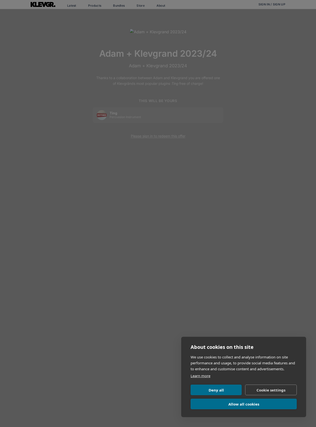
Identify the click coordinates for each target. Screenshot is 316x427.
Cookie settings (271, 390)
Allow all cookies (243, 404)
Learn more (200, 375)
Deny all (216, 390)
